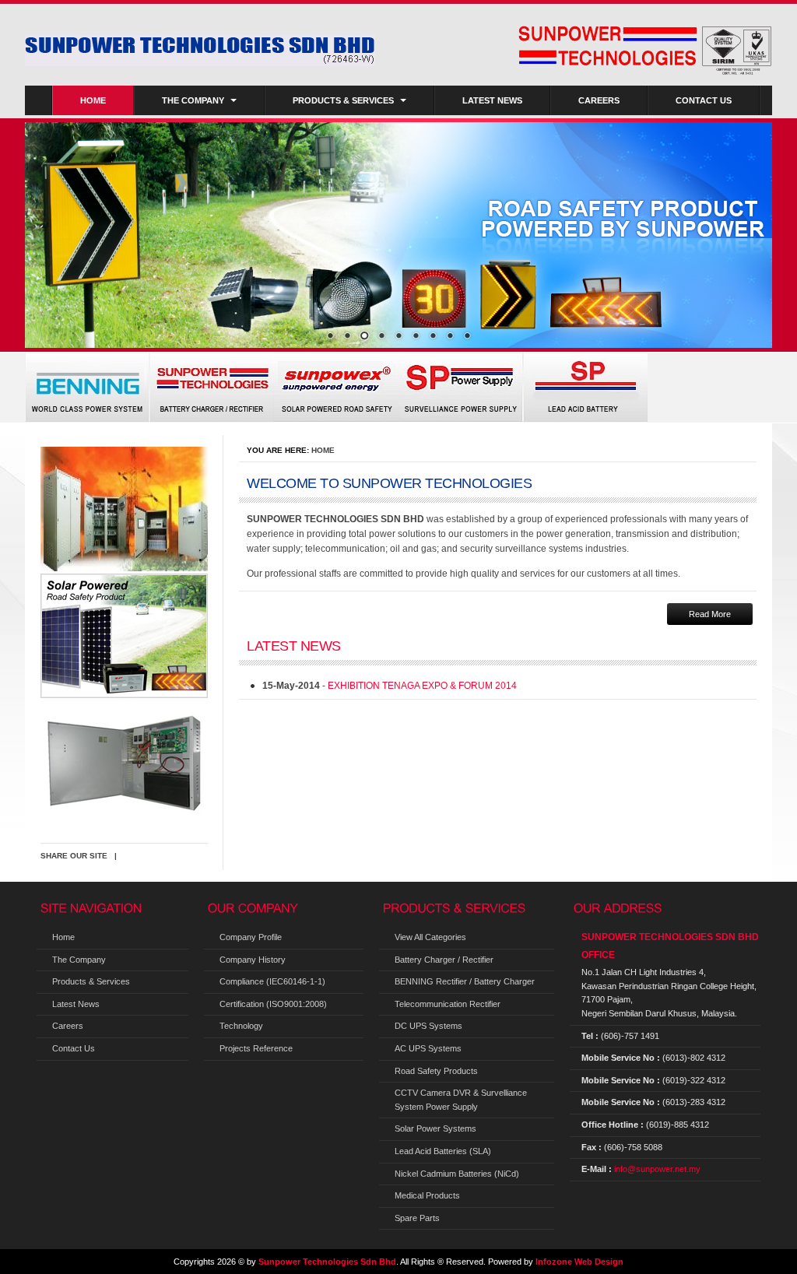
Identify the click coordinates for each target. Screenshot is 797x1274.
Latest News (492, 100)
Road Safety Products (436, 1071)
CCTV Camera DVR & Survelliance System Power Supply (461, 1099)
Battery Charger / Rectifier (444, 959)
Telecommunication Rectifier (447, 1004)
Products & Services (343, 100)
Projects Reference (256, 1048)
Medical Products (427, 1195)
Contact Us (704, 100)
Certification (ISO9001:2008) (273, 1004)
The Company (193, 100)
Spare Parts (417, 1218)
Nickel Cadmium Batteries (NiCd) (457, 1173)
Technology (241, 1025)
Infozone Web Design (579, 1261)
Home (93, 100)
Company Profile (250, 937)
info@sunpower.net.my (657, 1169)
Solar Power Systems (435, 1128)
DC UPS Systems (428, 1025)
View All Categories (430, 937)
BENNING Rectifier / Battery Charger (465, 981)
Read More (710, 614)
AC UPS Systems (428, 1048)
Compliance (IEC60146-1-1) (272, 981)
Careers (599, 100)
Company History (252, 959)
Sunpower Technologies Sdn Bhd (327, 1261)
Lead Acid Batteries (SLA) (443, 1151)
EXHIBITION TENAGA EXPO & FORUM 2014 (422, 685)
